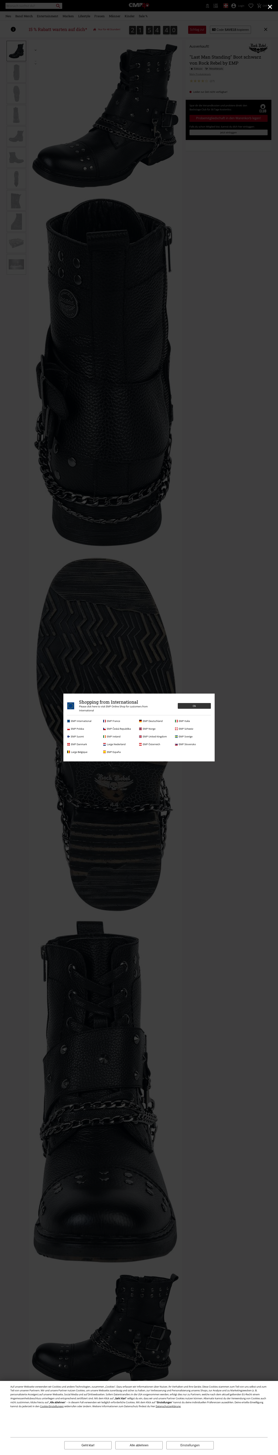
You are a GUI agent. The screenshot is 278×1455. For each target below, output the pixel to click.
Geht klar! (88, 1445)
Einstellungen (190, 1445)
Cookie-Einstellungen (52, 1406)
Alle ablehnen (139, 1445)
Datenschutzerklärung (168, 1406)
